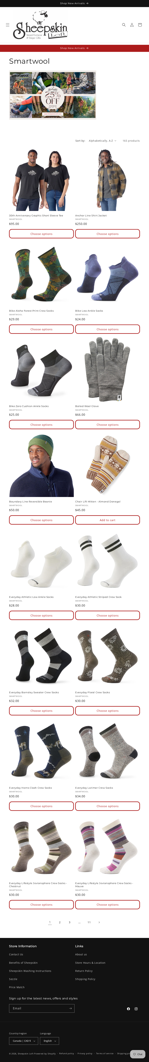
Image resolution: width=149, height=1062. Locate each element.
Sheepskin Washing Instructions (30, 971)
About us (81, 954)
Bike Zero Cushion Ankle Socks (29, 406)
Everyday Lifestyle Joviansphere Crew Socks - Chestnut (38, 885)
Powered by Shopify (45, 1053)
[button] (8, 25)
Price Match (17, 987)
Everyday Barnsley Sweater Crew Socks (34, 692)
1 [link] (50, 922)
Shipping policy (125, 1053)
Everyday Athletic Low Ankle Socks (31, 596)
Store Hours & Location (90, 962)
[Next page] (99, 922)
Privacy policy (85, 1053)
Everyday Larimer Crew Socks (94, 787)
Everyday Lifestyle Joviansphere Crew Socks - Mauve (104, 885)
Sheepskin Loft (26, 1053)
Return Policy (84, 971)
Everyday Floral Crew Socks (92, 692)
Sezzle (13, 979)
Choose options (42, 234)
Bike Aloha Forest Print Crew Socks (31, 310)
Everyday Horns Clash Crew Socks (30, 787)
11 (89, 922)
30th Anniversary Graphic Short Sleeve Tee (36, 215)
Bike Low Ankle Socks (89, 310)
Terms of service (105, 1053)
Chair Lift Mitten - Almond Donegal (97, 501)
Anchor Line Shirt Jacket (91, 215)
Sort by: (80, 140)
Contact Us (16, 954)
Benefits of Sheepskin (23, 962)
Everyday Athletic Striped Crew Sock (98, 596)
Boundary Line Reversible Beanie (30, 501)
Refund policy (66, 1053)
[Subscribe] (70, 1008)
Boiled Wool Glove (87, 406)
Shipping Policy (85, 979)
